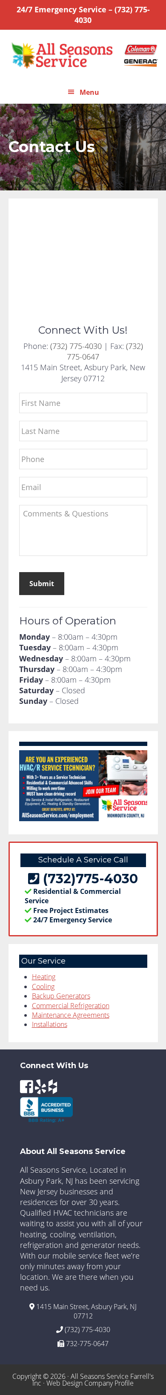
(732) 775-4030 (76, 346)
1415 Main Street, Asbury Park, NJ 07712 (85, 1311)
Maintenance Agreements (70, 1015)
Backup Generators (61, 996)
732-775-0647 (86, 1343)
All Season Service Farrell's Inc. (83, 55)
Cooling (43, 986)
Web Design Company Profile (90, 1383)
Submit (41, 583)
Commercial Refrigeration (70, 1005)
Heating (43, 976)
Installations (49, 1024)
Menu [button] (89, 92)
